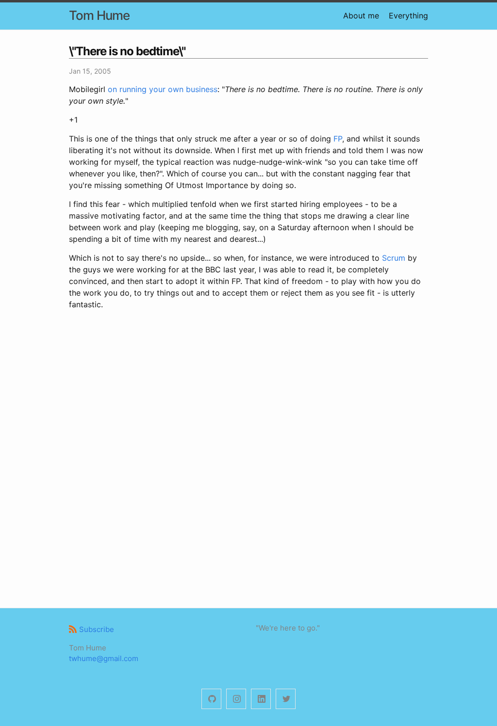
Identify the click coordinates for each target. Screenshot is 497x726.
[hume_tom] (236, 699)
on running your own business (162, 89)
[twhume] (211, 699)
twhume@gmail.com (103, 658)
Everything (408, 15)
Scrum (393, 258)
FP (337, 138)
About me (361, 15)
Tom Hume (99, 15)
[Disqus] (248, 457)
